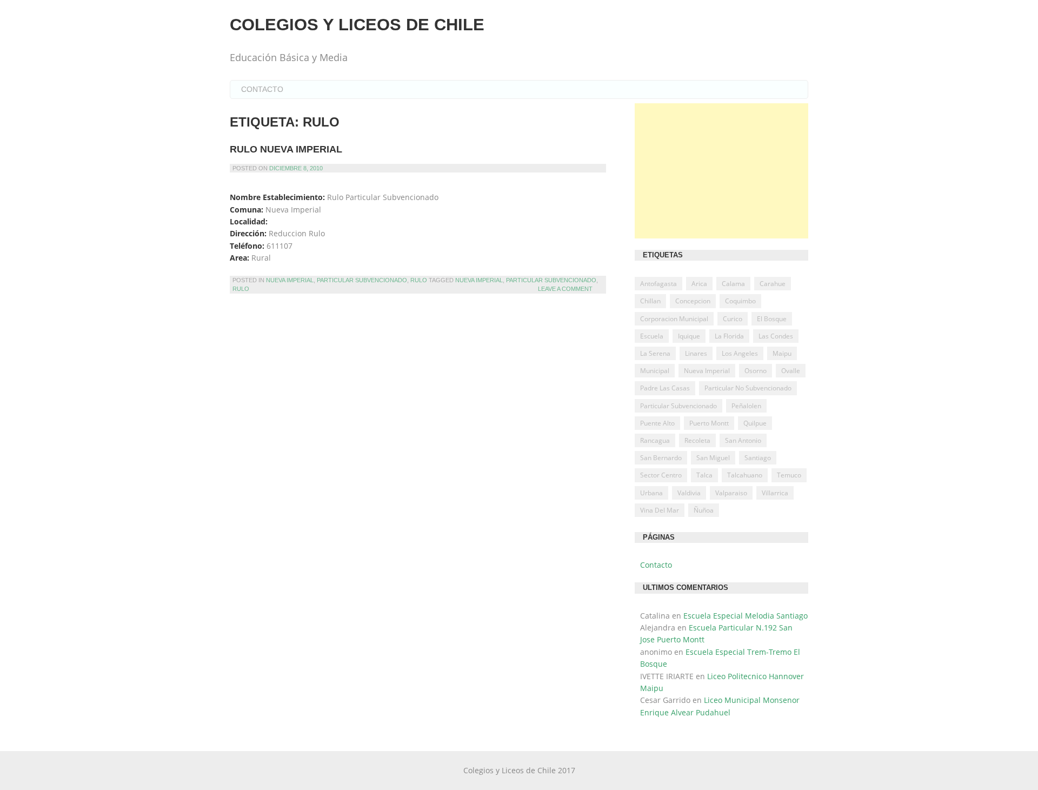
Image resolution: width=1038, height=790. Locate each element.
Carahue (773, 283)
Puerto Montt (709, 423)
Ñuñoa (704, 510)
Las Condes (775, 336)
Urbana (651, 492)
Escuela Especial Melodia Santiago (745, 615)
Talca (704, 475)
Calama (733, 283)
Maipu (782, 353)
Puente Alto (657, 423)
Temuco (789, 475)
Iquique (689, 336)
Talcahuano (744, 475)
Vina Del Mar (659, 510)
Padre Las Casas (665, 388)
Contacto (262, 89)
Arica (699, 283)
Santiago (757, 457)
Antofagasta (658, 283)
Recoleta (697, 440)
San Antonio (743, 440)
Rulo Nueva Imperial (286, 149)
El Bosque (772, 318)
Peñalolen (746, 405)
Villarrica (775, 492)
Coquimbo (740, 301)
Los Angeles (740, 353)
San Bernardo (661, 457)
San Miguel (713, 457)
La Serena (655, 353)
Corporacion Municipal (674, 318)
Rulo (418, 280)
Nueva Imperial (290, 280)
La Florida (729, 336)
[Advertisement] (721, 170)
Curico (732, 318)
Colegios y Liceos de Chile (357, 24)
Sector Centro (661, 475)
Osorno (755, 370)
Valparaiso (731, 492)
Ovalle (790, 370)
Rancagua (655, 440)
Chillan (650, 301)
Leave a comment (565, 289)
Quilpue (755, 423)
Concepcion (692, 301)
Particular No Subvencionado (747, 388)
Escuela (651, 336)
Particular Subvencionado (362, 280)
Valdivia (689, 492)
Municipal (654, 370)
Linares (696, 353)
